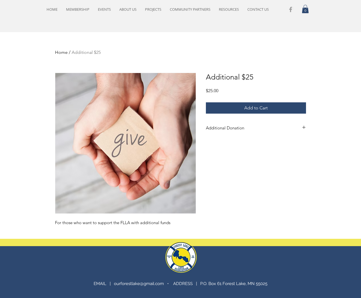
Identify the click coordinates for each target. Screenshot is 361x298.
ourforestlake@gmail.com (139, 283)
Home (61, 52)
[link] (305, 9)
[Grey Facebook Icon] (290, 9)
